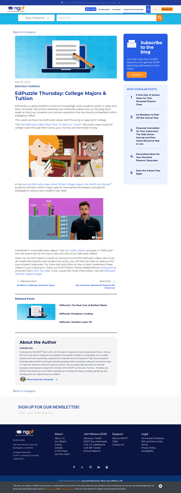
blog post (108, 267)
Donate (59, 448)
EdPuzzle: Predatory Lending (76, 313)
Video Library (77, 250)
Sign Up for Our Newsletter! (49, 406)
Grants (58, 444)
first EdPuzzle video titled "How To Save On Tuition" (51, 124)
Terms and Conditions (152, 438)
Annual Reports (92, 451)
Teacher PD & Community (134, 9)
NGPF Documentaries (95, 441)
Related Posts (25, 298)
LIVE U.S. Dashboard (94, 444)
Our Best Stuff (104, 9)
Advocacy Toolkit (93, 438)
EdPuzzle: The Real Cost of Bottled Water (83, 305)
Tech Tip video (42, 270)
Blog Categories (35, 17)
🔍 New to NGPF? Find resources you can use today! (88, 2)
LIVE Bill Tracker (92, 448)
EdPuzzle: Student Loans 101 (75, 322)
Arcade (92, 9)
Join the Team (62, 454)
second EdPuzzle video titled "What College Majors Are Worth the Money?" (67, 184)
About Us (60, 438)
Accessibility (147, 451)
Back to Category (24, 32)
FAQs (115, 441)
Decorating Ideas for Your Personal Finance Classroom (148, 157)
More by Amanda (40, 379)
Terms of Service (67, 489)
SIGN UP (136, 74)
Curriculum (116, 9)
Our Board (60, 441)
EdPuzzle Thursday (27, 86)
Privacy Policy (148, 448)
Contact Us (118, 444)
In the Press (61, 451)
